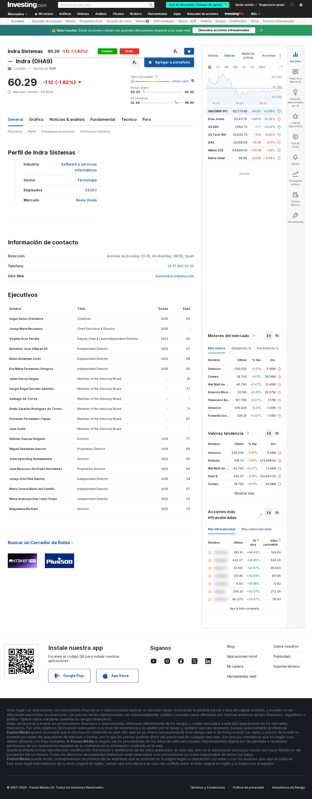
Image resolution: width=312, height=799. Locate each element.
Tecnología (87, 180)
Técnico (129, 119)
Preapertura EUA (91, 21)
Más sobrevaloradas (257, 529)
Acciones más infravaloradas (222, 514)
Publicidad (281, 656)
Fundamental (102, 119)
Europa (220, 21)
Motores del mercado (228, 335)
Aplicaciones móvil (242, 656)
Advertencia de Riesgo (288, 787)
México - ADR (187, 21)
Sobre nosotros (286, 646)
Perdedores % (268, 348)
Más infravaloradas (221, 529)
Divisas (213, 55)
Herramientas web (241, 676)
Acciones (17, 21)
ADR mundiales (163, 21)
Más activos (216, 348)
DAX (211, 142)
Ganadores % (241, 348)
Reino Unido (86, 200)
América (206, 21)
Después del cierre (119, 21)
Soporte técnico (286, 666)
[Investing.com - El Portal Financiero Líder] (27, 4)
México (71, 21)
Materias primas (248, 55)
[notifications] (292, 4)
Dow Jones (216, 119)
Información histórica (95, 131)
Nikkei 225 (215, 150)
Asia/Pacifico (238, 21)
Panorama (15, 131)
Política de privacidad (248, 787)
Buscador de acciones (202, 14)
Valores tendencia (225, 433)
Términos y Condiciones (207, 787)
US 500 (213, 127)
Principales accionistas (57, 131)
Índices (229, 55)
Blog (230, 646)
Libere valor (180, 81)
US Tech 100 (217, 134)
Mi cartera (235, 666)
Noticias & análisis (67, 119)
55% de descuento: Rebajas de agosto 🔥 (197, 5)
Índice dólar (216, 158)
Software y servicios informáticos (79, 167)
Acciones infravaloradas (278, 21)
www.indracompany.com (174, 276)
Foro (147, 119)
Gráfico (36, 119)
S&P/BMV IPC (218, 111)
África (254, 21)
